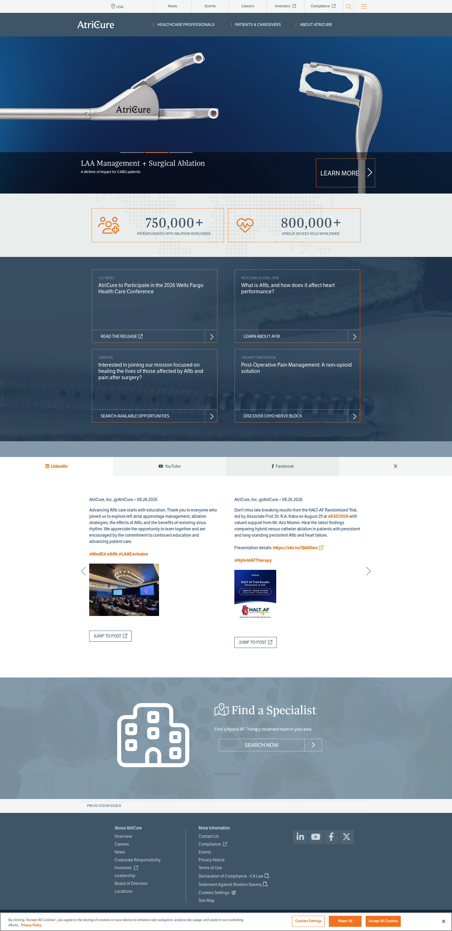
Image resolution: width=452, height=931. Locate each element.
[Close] (443, 921)
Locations (123, 891)
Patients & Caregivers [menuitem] (258, 24)
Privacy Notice (212, 859)
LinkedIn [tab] (58, 466)
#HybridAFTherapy (253, 560)
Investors (283, 6)
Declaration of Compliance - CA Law (231, 876)
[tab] (395, 466)
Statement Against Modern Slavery (230, 884)
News (172, 6)
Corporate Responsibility (138, 859)
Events (210, 6)
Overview (123, 836)
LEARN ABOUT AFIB (262, 336)
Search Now (261, 745)
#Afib (112, 554)
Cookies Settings (308, 921)
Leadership (125, 875)
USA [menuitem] (119, 7)
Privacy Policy (31, 925)
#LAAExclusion (133, 554)
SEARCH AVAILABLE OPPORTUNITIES (135, 416)
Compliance (321, 6)
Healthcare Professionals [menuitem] (185, 24)
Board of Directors (131, 883)
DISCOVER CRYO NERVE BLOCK (273, 416)
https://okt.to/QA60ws (295, 547)
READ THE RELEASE (119, 336)
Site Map (207, 900)
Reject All (345, 921)
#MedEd (97, 554)
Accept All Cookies (383, 921)
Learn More (339, 173)
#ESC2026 (338, 516)
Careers (247, 6)
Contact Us (209, 836)
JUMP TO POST (108, 635)
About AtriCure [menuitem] (316, 24)
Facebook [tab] (284, 466)
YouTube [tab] (172, 466)
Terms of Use (210, 867)
